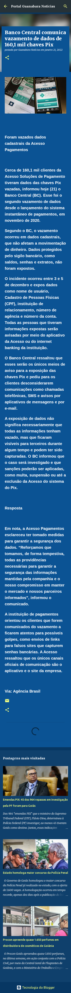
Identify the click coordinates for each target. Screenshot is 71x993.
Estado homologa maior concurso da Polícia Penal (35, 872)
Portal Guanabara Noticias (33, 6)
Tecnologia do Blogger (38, 987)
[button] (7, 58)
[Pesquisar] (65, 6)
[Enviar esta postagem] (7, 702)
